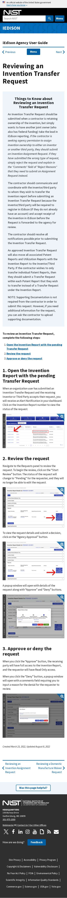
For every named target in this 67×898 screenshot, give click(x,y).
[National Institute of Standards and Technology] (26, 802)
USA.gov (44, 886)
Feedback (37, 842)
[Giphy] (42, 831)
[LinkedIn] (20, 831)
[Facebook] (13, 831)
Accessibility (30, 859)
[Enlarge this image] (33, 431)
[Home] (12, 12)
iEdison (11, 28)
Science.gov (31, 886)
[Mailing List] (56, 831)
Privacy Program (47, 859)
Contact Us (22, 825)
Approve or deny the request (24, 358)
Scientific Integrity (15, 879)
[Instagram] (27, 831)
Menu (59, 18)
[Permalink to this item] (50, 107)
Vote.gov (56, 886)
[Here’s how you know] (33, 4)
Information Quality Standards (43, 879)
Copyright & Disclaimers (19, 866)
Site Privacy (15, 859)
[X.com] (6, 831)
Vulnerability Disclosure (46, 866)
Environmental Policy (47, 873)
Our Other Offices (37, 825)
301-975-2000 (9, 819)
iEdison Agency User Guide (25, 42)
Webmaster (8, 825)
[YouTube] (34, 831)
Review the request (19, 353)
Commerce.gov (14, 886)
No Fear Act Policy (16, 873)
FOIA (30, 873)
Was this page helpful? (33, 788)
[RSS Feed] (49, 831)
